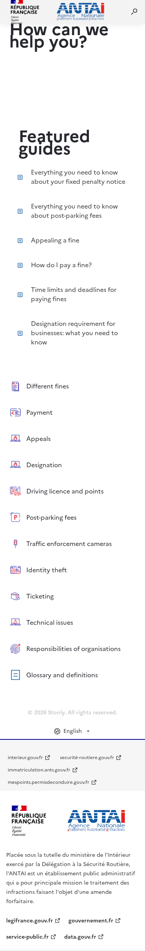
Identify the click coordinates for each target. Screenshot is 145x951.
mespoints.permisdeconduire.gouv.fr (48, 782)
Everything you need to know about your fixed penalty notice (78, 177)
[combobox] (73, 731)
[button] (134, 11)
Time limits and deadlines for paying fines (73, 294)
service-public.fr (27, 937)
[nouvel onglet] (68, 820)
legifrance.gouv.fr (29, 921)
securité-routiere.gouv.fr (87, 757)
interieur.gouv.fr (25, 757)
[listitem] (72, 386)
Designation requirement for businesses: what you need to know (74, 333)
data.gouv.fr (80, 937)
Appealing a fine (55, 240)
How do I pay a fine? (61, 265)
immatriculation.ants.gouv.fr (39, 769)
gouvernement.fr (90, 921)
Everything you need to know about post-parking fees (74, 211)
